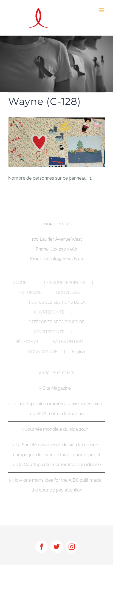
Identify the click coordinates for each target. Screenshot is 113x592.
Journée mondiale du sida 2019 (56, 429)
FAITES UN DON (68, 342)
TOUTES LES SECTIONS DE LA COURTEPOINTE (56, 307)
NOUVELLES (68, 292)
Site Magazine (57, 388)
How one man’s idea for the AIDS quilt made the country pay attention (57, 485)
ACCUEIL (21, 282)
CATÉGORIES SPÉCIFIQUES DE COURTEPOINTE (56, 327)
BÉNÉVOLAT (27, 342)
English (78, 351)
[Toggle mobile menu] (102, 10)
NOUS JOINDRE (42, 351)
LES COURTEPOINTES (64, 282)
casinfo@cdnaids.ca (63, 258)
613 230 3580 (63, 249)
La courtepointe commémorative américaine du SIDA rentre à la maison (57, 408)
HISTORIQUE (30, 292)
